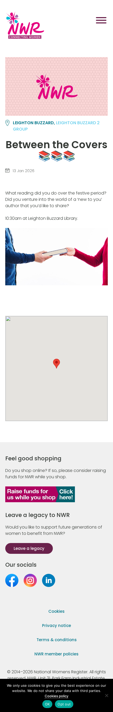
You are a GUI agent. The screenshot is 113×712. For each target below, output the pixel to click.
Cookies (56, 611)
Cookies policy (56, 696)
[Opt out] (106, 695)
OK (47, 704)
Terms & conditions (57, 640)
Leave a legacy (29, 548)
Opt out (64, 704)
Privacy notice (56, 625)
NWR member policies (56, 654)
